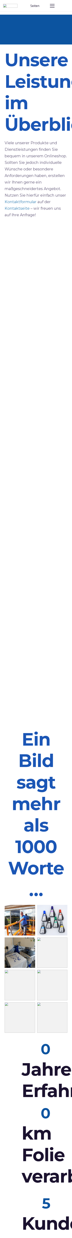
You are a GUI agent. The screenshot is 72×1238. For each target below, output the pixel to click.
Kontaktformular (20, 201)
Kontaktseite (17, 208)
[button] (36, 6)
